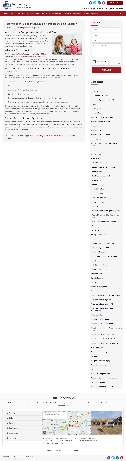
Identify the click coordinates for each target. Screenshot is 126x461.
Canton (12, 423)
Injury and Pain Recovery (101, 197)
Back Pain (95, 91)
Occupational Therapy (100, 234)
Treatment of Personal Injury (103, 334)
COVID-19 (95, 158)
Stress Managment (99, 286)
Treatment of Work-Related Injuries (105, 339)
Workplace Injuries (98, 382)
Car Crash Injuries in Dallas (102, 117)
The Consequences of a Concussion (105, 295)
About (49, 450)
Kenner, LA (13, 438)
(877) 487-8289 (116, 8)
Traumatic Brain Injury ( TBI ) (103, 304)
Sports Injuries (97, 278)
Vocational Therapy (99, 352)
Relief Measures (97, 269)
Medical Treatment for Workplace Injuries (105, 216)
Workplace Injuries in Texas (102, 386)
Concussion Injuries (99, 150)
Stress (94, 282)
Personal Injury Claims (100, 247)
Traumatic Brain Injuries (101, 299)
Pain (93, 239)
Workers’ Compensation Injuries (104, 378)
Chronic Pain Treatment (101, 134)
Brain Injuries (96, 104)
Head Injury (96, 180)
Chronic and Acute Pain (100, 121)
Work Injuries (96, 369)
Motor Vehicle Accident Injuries (104, 221)
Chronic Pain (96, 130)
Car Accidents (96, 113)
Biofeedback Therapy (99, 95)
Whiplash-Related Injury (100, 360)
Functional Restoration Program (104, 167)
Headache (95, 184)
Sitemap (5, 459)
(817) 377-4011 (89, 438)
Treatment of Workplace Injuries (104, 343)
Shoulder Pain (96, 273)
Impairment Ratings (99, 193)
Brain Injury (96, 108)
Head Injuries (96, 171)
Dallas (11, 418)
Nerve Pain (95, 230)
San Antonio (13, 428)
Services (58, 450)
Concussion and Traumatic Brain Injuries (104, 144)
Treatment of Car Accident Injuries (105, 323)
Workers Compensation (100, 373)
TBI (92, 291)
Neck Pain (95, 226)
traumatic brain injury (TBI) (34, 54)
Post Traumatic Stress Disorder (104, 256)
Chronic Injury (96, 126)
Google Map (66, 423)
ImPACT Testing (97, 189)
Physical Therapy (98, 252)
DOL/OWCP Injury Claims (101, 163)
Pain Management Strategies (103, 243)
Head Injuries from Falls (101, 176)
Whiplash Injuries (98, 356)
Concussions (18, 135)
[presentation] (106, 62)
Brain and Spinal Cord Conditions (104, 100)
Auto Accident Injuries (100, 87)
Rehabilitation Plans (99, 265)
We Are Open (115, 3)
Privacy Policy (12, 459)
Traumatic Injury (98, 315)
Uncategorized (97, 347)
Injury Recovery (97, 202)
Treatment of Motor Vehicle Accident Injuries (106, 329)
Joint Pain (95, 206)
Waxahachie (13, 433)
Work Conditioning (98, 365)
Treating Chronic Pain (100, 319)
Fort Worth (13, 413)
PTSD (93, 260)
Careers (76, 450)
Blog (67, 450)
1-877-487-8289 (72, 124)
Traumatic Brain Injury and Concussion (102, 309)
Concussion (96, 139)
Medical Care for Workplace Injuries (105, 210)
